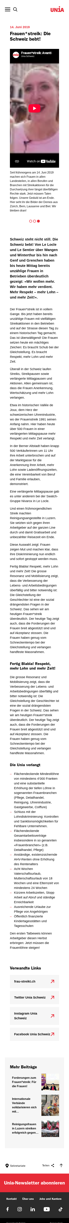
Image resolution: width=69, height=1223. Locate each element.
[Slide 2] (34, 221)
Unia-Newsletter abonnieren (34, 1183)
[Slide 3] (38, 221)
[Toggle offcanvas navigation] (7, 9)
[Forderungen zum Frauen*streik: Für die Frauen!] (34, 1082)
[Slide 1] (30, 221)
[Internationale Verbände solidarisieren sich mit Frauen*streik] (34, 1105)
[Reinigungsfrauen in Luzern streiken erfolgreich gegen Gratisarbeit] (34, 1128)
